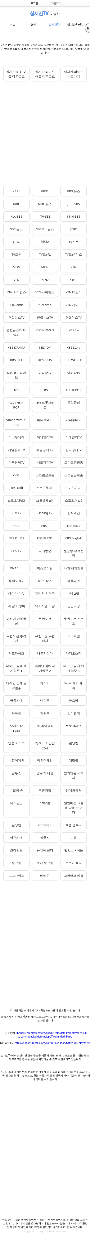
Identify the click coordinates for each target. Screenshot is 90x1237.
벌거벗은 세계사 (74, 775)
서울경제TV (45, 462)
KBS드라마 (45, 825)
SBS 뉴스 (16, 229)
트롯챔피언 (73, 726)
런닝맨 (73, 743)
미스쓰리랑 (45, 568)
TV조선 (73, 242)
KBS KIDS (45, 360)
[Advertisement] (45, 134)
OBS (16, 475)
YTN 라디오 (74, 305)
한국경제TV (74, 450)
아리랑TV (45, 373)
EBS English (73, 538)
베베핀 (45, 875)
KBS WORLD (73, 360)
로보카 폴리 (73, 863)
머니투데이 (45, 420)
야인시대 (16, 837)
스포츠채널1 (45, 487)
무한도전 (45, 619)
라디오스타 (73, 653)
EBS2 (45, 525)
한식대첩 (73, 513)
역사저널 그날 (45, 606)
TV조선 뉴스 (73, 254)
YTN (73, 267)
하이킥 (45, 683)
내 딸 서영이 (16, 606)
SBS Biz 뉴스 (45, 229)
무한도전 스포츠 (74, 621)
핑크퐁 (16, 863)
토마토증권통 (73, 462)
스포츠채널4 (45, 500)
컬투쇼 (16, 773)
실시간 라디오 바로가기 (74, 73)
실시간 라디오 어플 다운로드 (45, 73)
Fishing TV (44, 513)
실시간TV (39, 13)
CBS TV (16, 551)
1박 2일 (73, 593)
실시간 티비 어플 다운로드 (16, 73)
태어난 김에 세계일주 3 (73, 668)
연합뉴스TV (16, 317)
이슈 (12, 24)
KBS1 (16, 191)
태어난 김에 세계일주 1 (16, 668)
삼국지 (45, 837)
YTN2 (45, 279)
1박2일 (45, 803)
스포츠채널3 (16, 500)
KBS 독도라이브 (16, 375)
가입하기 (55, 3)
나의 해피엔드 (74, 568)
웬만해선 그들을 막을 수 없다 (74, 807)
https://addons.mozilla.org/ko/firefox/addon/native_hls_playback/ (52, 1043)
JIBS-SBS (74, 204)
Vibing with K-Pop (16, 422)
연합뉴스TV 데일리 (16, 332)
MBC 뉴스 (45, 204)
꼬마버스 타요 (74, 875)
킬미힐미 (73, 713)
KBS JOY (45, 347)
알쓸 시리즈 (16, 743)
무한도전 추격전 (16, 638)
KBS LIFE (16, 360)
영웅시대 (16, 700)
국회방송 (45, 551)
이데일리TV (45, 437)
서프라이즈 (16, 653)
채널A (45, 242)
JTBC (73, 229)
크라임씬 (16, 850)
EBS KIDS (73, 525)
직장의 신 (73, 581)
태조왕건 (16, 803)
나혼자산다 (45, 653)
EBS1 (16, 525)
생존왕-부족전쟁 (74, 553)
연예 (33, 24)
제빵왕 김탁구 (45, 593)
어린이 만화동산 (16, 621)
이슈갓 (54, 13)
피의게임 (73, 636)
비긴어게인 (16, 760)
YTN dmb (16, 305)
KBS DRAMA (16, 347)
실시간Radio (75, 24)
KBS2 (45, 191)
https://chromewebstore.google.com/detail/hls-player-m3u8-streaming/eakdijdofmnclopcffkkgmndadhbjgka (52, 1034)
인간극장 (73, 606)
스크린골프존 (45, 475)
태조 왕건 (45, 581)
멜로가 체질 (45, 773)
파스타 (73, 700)
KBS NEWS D (45, 330)
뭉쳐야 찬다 (45, 850)
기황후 (45, 713)
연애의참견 (73, 790)
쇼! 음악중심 (45, 726)
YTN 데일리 (74, 292)
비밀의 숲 (16, 790)
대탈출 (73, 760)
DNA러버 (16, 568)
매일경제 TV (16, 450)
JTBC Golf (16, 487)
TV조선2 (45, 254)
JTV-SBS (45, 216)
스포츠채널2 (73, 487)
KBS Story (74, 347)
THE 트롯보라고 (44, 404)
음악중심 (73, 402)
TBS (16, 390)
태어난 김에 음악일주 (16, 685)
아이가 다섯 (16, 593)
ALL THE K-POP (16, 404)
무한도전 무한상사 (45, 638)
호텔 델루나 (73, 825)
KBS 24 (73, 330)
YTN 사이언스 (16, 292)
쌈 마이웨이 (16, 581)
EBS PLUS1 (16, 538)
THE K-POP (73, 390)
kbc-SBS (16, 216)
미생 (74, 837)
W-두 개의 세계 (73, 685)
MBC (16, 204)
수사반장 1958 (16, 728)
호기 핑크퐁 (45, 863)
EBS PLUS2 (45, 538)
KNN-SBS (73, 216)
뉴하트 (16, 713)
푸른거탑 (45, 790)
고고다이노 (16, 875)
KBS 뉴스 (73, 191)
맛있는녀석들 (73, 850)
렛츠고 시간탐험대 (45, 745)
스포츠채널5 (73, 500)
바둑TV (16, 513)
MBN (16, 267)
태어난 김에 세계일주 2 (45, 668)
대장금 (45, 700)
